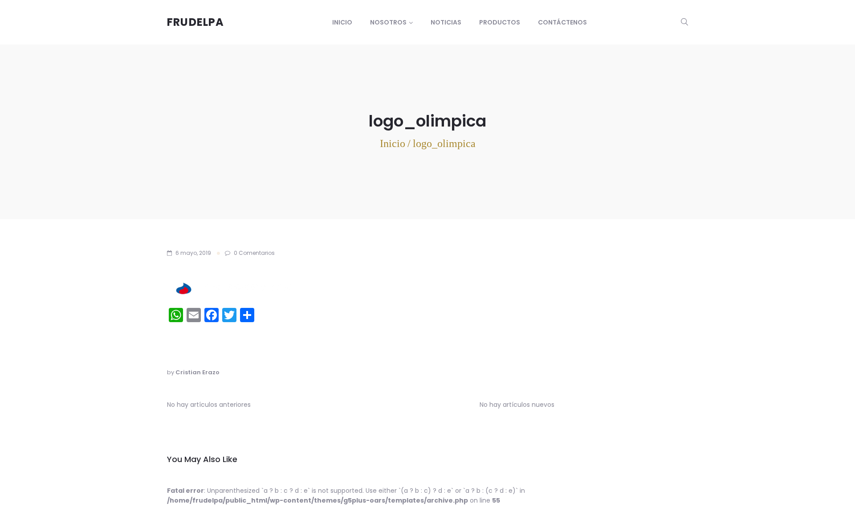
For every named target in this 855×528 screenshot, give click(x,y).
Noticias (446, 22)
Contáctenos (562, 22)
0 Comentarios (253, 253)
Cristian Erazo (197, 372)
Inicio (342, 22)
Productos (499, 22)
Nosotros (388, 22)
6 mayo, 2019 (193, 253)
